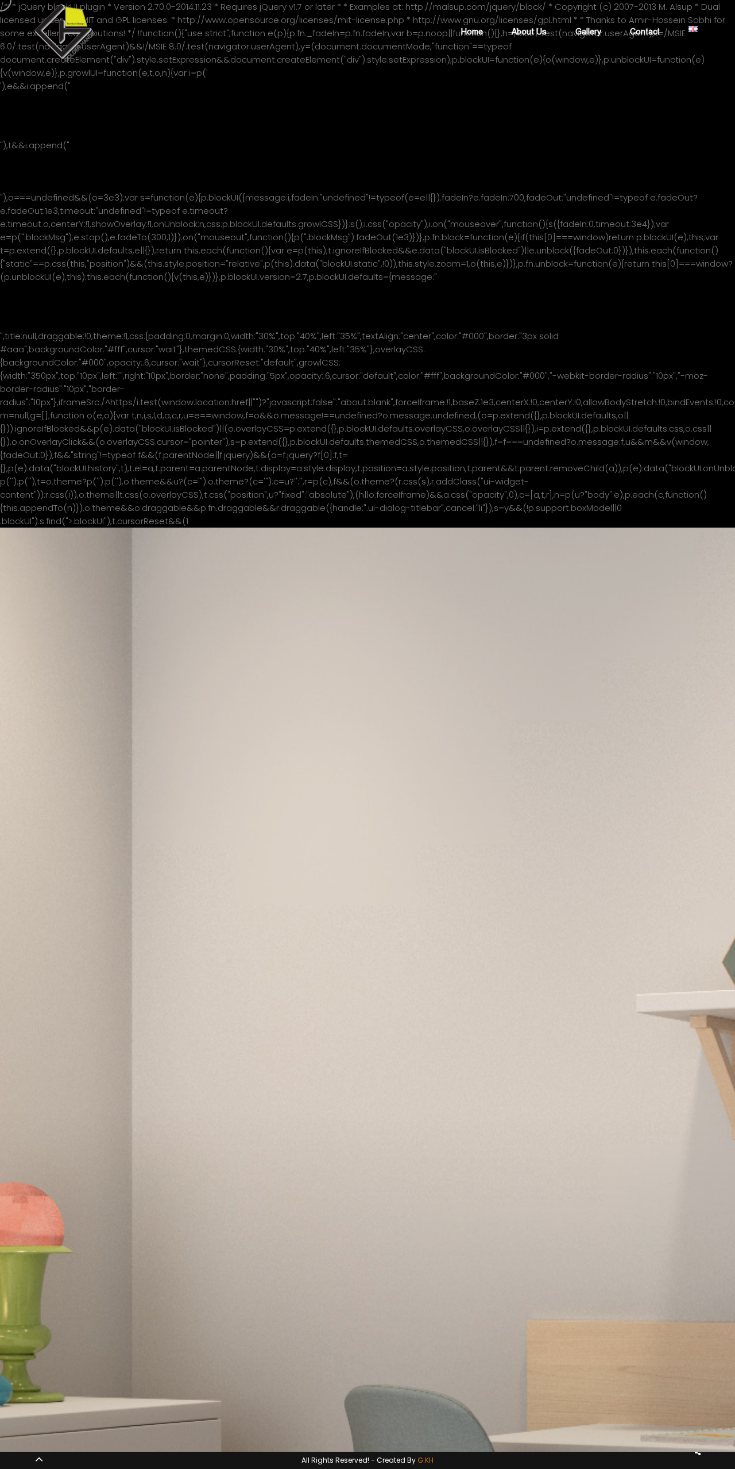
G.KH (425, 1460)
